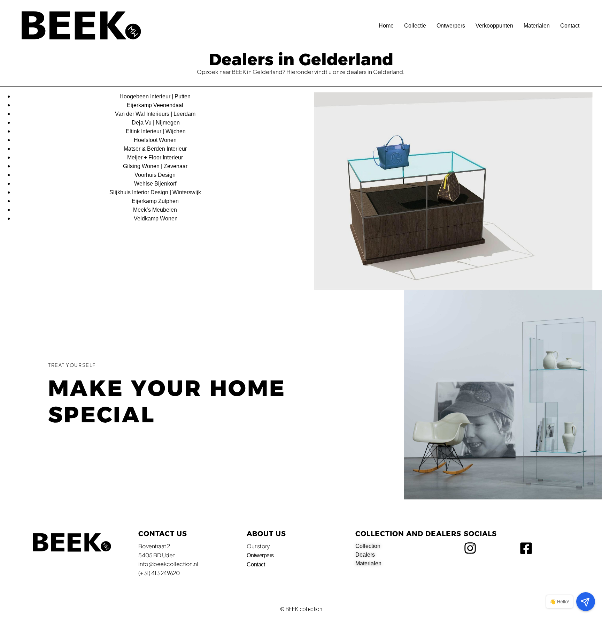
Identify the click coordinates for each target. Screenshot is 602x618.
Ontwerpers (451, 26)
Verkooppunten (494, 26)
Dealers (365, 555)
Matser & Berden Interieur (156, 149)
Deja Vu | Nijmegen (156, 123)
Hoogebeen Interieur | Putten (155, 96)
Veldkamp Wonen (156, 218)
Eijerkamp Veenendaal (156, 105)
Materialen (537, 26)
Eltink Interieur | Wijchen (156, 131)
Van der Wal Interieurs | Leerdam (156, 114)
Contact (569, 26)
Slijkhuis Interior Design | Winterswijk (155, 192)
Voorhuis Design (155, 175)
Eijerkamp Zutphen (156, 201)
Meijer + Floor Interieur (155, 157)
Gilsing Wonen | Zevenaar (156, 166)
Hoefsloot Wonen (156, 140)
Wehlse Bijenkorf (156, 184)
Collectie (415, 26)
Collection (367, 546)
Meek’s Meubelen (155, 210)
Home (386, 26)
